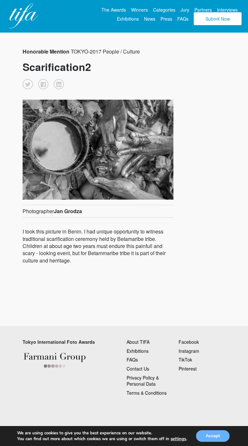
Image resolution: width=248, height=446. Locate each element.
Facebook (189, 342)
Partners (203, 9)
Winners (139, 9)
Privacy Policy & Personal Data (143, 380)
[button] (28, 84)
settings (178, 439)
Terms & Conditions (147, 393)
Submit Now (217, 18)
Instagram (189, 351)
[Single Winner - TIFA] (22, 16)
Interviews (227, 9)
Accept (213, 436)
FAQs (183, 18)
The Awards (113, 9)
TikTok (185, 359)
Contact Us (138, 368)
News (149, 18)
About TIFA (138, 342)
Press (166, 18)
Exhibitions (128, 18)
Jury (185, 9)
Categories (164, 9)
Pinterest (188, 368)
